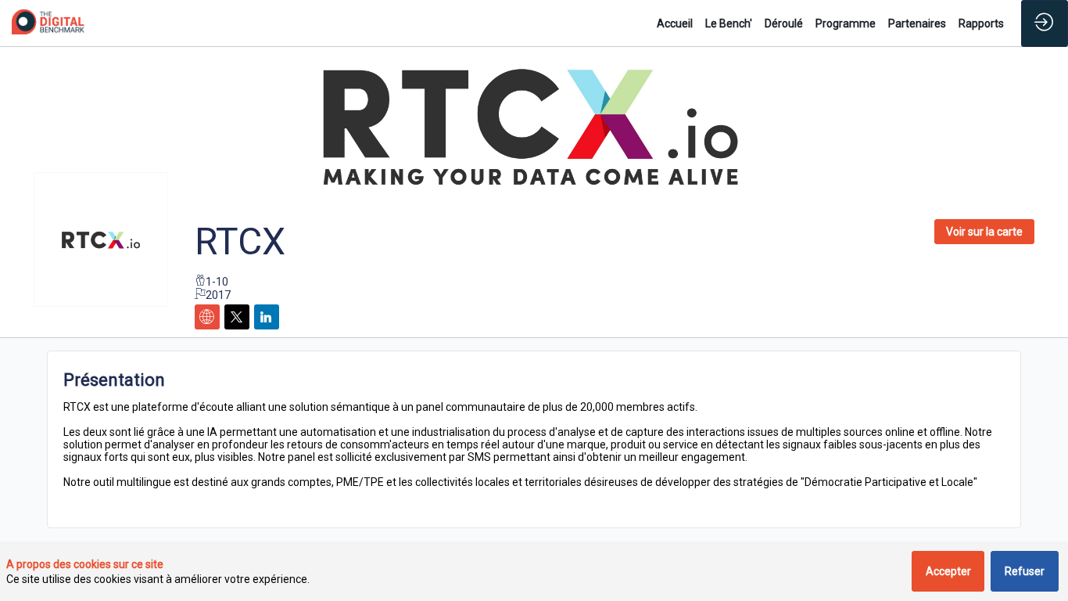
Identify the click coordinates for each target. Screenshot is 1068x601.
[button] (984, 231)
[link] (675, 23)
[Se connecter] (1044, 23)
